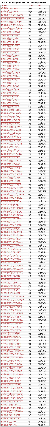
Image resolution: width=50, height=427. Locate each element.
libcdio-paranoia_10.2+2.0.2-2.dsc (8, 419)
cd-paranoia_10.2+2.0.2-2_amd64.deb (9, 54)
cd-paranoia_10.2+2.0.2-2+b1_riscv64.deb (10, 69)
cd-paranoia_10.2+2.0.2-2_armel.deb (9, 42)
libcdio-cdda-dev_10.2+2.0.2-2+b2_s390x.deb (11, 181)
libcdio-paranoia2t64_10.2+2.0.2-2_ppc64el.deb (11, 300)
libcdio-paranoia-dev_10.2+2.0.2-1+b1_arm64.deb (12, 273)
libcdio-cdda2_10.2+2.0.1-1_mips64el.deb (10, 290)
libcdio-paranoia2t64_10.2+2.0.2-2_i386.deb (10, 326)
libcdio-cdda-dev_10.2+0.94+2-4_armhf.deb (10, 116)
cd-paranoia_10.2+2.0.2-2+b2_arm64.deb (10, 89)
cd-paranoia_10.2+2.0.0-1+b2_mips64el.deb (10, 103)
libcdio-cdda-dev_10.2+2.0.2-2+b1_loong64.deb (11, 27)
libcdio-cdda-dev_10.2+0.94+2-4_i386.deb (10, 109)
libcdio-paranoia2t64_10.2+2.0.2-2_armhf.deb (11, 410)
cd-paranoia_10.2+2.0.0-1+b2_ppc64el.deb (10, 62)
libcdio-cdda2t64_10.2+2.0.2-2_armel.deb (10, 339)
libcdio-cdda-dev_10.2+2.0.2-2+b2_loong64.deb (11, 28)
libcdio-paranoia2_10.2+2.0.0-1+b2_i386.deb (11, 239)
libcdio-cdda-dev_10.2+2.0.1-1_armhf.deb (10, 200)
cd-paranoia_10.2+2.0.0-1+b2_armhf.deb (10, 99)
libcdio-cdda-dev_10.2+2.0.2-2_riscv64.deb (10, 34)
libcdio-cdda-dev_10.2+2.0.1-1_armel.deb (10, 161)
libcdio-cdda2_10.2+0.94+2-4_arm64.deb (10, 158)
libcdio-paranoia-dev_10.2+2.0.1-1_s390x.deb (11, 205)
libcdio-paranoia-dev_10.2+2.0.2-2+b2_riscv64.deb (12, 15)
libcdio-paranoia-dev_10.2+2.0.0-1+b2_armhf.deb (12, 259)
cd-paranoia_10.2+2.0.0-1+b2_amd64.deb (10, 85)
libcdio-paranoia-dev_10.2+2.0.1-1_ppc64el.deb (11, 143)
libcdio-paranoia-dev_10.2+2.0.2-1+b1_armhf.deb (12, 327)
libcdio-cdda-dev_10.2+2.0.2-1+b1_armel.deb (11, 224)
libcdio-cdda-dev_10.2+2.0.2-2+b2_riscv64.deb (11, 21)
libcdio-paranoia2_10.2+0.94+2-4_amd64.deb (11, 130)
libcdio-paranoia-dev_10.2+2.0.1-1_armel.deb (11, 251)
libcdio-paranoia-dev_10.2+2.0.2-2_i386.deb (10, 227)
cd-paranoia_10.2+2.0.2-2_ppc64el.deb (9, 41)
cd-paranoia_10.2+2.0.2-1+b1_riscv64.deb (10, 76)
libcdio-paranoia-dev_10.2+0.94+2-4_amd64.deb (11, 117)
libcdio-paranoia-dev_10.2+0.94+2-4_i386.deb (11, 113)
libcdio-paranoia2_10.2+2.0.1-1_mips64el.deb (11, 269)
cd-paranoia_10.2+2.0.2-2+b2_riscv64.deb (10, 73)
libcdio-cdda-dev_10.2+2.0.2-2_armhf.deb (10, 244)
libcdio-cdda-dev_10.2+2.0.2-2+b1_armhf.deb (11, 236)
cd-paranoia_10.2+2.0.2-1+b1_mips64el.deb (10, 96)
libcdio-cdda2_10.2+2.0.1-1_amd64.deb (9, 262)
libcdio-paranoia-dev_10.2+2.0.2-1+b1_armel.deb (12, 322)
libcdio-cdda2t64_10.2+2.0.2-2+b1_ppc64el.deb (11, 303)
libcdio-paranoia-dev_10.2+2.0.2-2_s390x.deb (11, 214)
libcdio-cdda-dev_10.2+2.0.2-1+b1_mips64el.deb (11, 173)
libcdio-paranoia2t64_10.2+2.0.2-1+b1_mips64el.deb (12, 373)
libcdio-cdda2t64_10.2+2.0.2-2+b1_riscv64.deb (11, 356)
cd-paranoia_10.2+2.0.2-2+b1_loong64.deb (10, 72)
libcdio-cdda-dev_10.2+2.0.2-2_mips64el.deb (11, 168)
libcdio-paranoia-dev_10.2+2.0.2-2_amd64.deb (11, 253)
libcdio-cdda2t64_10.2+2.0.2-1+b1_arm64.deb (11, 383)
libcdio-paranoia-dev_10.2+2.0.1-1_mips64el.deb (11, 174)
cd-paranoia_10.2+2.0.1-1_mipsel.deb (9, 107)
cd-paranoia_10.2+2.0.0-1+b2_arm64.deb (10, 100)
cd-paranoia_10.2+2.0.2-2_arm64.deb (9, 90)
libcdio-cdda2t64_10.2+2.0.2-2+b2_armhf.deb (11, 402)
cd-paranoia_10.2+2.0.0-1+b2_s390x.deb (10, 95)
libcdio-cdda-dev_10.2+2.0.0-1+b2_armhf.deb (11, 188)
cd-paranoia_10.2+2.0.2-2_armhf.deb (9, 68)
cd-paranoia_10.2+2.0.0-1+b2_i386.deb (9, 82)
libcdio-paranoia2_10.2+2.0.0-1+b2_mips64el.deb (12, 268)
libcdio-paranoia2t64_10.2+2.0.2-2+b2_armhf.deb (12, 408)
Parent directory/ (4, 7)
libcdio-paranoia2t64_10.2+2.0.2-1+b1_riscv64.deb (12, 388)
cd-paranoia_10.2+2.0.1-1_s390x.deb (9, 92)
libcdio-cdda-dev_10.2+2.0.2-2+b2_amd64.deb (11, 183)
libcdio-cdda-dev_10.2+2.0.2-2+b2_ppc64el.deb (11, 144)
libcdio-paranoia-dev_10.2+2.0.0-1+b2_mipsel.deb (12, 187)
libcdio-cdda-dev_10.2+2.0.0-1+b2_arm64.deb (11, 139)
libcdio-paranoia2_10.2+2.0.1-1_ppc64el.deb (11, 222)
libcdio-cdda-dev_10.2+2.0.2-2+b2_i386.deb (10, 157)
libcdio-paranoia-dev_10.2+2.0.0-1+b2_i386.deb (11, 166)
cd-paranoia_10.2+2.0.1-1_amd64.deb (9, 80)
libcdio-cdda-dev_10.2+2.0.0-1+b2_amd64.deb (11, 137)
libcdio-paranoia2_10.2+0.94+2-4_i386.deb (10, 119)
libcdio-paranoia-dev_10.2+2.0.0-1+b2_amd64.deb (12, 208)
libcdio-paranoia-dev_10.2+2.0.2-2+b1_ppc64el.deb (12, 191)
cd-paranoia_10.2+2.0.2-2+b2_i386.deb (9, 52)
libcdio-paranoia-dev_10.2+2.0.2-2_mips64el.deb (11, 231)
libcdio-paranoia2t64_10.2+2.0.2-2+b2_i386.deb (11, 323)
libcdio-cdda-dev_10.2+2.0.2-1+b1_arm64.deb (11, 201)
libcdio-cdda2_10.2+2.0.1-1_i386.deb (9, 248)
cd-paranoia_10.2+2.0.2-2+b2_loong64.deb (10, 78)
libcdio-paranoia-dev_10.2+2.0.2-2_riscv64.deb (11, 24)
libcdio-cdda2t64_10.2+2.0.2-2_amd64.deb (10, 360)
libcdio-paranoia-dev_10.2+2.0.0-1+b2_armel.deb (12, 249)
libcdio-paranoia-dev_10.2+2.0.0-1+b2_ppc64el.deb (12, 151)
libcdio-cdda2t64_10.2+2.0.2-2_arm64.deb (10, 381)
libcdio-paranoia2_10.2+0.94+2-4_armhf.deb (10, 163)
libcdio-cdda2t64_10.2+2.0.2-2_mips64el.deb (11, 384)
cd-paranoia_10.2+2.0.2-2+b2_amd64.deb (10, 51)
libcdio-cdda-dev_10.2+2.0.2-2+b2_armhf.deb (11, 238)
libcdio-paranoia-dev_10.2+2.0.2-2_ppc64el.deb (11, 198)
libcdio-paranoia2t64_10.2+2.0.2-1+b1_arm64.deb (12, 397)
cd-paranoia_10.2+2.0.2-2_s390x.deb (9, 39)
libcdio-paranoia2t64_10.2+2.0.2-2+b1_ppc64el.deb (12, 296)
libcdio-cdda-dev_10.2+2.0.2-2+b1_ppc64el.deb (11, 141)
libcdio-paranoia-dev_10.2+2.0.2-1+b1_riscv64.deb (12, 25)
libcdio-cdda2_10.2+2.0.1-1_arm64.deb (9, 289)
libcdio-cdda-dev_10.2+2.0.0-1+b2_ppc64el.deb (11, 114)
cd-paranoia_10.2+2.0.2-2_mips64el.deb (10, 86)
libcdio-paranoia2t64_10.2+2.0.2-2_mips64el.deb (11, 371)
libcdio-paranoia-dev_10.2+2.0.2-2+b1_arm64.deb (12, 265)
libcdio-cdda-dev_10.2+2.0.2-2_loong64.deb (10, 29)
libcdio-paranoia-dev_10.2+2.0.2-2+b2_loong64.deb (12, 17)
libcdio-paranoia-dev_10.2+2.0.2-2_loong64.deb (11, 19)
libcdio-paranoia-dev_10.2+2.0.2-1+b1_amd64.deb (12, 256)
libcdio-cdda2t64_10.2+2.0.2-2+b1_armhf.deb (11, 401)
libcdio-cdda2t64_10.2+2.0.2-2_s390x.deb (10, 349)
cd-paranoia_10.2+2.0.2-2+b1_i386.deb (9, 49)
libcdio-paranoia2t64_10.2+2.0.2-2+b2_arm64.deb (12, 400)
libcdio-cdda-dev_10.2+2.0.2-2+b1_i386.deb (10, 156)
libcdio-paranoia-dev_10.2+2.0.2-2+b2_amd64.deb (12, 245)
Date (39, 5)
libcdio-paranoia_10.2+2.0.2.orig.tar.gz (9, 8)
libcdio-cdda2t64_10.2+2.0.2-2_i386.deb (10, 341)
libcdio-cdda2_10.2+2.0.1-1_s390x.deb (9, 282)
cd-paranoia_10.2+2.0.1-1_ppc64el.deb (9, 59)
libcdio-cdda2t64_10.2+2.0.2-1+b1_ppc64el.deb (11, 307)
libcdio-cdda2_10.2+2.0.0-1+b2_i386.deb (10, 252)
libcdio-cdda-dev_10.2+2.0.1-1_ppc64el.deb (10, 120)
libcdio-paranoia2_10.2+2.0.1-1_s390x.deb (10, 278)
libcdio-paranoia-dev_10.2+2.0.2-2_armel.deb (11, 316)
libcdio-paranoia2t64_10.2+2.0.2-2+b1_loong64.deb (12, 350)
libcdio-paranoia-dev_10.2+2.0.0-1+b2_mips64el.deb (12, 171)
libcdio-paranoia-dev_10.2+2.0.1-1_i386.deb (10, 167)
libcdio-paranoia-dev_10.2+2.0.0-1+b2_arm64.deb (12, 229)
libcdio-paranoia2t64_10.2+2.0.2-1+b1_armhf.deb (12, 411)
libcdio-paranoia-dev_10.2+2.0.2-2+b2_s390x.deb (12, 212)
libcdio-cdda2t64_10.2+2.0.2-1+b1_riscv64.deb (11, 367)
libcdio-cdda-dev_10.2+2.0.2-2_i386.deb (10, 164)
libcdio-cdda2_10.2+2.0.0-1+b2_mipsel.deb (10, 293)
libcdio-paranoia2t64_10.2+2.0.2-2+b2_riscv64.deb (12, 390)
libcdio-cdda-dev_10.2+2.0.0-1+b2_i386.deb (10, 122)
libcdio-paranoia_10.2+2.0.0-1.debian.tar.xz (10, 418)
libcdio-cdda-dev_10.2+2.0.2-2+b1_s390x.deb (11, 177)
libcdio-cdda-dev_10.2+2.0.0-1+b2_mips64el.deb (11, 126)
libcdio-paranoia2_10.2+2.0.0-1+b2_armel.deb (11, 286)
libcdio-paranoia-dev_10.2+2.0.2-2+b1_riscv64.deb (12, 14)
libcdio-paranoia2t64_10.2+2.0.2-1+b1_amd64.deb (12, 374)
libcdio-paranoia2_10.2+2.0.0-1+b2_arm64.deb (11, 305)
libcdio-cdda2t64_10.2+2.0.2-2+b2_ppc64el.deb (11, 306)
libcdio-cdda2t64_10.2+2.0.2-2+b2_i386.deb (10, 332)
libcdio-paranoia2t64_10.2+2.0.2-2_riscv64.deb (11, 387)
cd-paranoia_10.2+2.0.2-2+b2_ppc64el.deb (10, 32)
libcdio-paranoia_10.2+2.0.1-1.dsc (8, 421)
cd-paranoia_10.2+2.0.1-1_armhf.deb (9, 97)
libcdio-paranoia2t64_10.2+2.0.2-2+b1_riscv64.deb (12, 385)
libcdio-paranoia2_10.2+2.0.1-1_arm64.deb (10, 302)
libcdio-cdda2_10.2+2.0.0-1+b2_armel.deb (10, 258)
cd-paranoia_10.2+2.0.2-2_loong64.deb (9, 83)
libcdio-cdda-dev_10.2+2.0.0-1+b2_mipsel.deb (11, 127)
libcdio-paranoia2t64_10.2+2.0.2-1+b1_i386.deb (11, 330)
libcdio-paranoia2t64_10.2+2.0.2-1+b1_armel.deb (12, 393)
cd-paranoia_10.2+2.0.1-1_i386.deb (9, 75)
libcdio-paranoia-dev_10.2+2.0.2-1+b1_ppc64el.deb (12, 202)
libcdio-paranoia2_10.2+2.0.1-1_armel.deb (10, 288)
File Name (3, 5)
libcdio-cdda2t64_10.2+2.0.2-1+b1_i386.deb (10, 340)
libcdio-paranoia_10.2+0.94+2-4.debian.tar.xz (11, 417)
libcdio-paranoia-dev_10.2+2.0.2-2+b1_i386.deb (11, 219)
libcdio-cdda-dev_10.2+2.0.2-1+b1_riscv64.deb (11, 37)
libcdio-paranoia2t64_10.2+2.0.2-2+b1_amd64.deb (12, 357)
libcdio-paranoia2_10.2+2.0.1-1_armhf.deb (10, 336)
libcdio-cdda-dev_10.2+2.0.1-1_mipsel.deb (10, 132)
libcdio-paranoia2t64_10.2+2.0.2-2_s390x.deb (11, 317)
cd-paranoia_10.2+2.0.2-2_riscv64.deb (9, 71)
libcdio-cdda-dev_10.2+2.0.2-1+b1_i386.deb (10, 170)
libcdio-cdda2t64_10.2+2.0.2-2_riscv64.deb (10, 368)
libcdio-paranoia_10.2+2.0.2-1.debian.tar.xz (10, 414)
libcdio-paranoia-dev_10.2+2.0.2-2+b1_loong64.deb (12, 18)
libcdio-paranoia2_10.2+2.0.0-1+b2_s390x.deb (11, 279)
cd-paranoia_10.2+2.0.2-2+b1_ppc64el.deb (10, 31)
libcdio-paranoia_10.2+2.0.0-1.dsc (8, 424)
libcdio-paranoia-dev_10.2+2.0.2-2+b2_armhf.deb (12, 313)
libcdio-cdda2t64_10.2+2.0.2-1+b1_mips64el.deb (11, 394)
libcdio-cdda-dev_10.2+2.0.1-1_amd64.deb (10, 134)
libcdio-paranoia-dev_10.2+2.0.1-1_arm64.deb (11, 221)
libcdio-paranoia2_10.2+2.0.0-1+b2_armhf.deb (11, 337)
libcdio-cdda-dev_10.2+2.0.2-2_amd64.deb (10, 185)
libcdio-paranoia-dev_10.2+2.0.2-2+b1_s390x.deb (12, 210)
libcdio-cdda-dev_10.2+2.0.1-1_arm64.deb (10, 146)
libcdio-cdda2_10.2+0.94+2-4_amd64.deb (10, 150)
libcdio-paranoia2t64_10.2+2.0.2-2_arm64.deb (11, 398)
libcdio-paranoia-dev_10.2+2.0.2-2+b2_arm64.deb (12, 271)
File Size (30, 5)
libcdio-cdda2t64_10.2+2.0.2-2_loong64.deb (10, 377)
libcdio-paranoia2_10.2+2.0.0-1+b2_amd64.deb (11, 272)
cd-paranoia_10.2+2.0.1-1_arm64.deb (9, 102)
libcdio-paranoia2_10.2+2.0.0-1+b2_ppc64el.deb (11, 232)
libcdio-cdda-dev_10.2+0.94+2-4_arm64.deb (10, 112)
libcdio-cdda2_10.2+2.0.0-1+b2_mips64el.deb (11, 292)
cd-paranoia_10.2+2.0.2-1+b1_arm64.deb (10, 93)
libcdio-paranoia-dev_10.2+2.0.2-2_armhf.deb (11, 324)
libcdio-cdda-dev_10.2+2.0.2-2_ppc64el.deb (10, 149)
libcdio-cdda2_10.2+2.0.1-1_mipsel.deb (9, 295)
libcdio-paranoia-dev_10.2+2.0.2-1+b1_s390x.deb (12, 215)
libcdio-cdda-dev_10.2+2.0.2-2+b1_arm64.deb (11, 192)
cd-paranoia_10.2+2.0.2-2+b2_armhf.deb (10, 66)
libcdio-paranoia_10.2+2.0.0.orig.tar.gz (9, 11)
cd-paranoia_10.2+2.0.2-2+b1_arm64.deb (10, 88)
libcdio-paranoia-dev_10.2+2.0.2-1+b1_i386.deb (11, 234)
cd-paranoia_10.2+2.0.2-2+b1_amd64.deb (10, 46)
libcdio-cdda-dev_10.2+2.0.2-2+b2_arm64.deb (11, 197)
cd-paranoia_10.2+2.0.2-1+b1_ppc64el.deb (10, 44)
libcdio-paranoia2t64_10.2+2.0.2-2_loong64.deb (11, 361)
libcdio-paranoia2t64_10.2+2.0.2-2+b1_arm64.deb (12, 395)
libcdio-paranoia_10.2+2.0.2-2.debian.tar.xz (10, 412)
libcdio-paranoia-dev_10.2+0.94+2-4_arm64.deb (11, 124)
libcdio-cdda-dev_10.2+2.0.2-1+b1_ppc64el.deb (11, 154)
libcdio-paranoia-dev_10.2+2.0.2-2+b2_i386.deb (11, 225)
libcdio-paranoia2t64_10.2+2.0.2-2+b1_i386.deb (11, 319)
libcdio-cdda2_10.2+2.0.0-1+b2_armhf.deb (10, 333)
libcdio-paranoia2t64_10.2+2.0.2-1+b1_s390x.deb (12, 320)
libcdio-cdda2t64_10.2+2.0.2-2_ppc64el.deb (10, 309)
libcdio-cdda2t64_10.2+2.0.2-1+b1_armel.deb (11, 346)
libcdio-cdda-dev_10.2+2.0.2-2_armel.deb (10, 217)
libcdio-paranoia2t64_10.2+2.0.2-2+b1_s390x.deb (12, 312)
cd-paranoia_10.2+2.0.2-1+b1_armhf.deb (10, 79)
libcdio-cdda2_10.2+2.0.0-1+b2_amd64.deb (10, 263)
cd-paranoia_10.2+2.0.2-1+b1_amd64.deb (10, 55)
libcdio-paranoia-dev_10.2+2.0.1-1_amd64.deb (11, 211)
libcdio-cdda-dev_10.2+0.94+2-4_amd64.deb (11, 110)
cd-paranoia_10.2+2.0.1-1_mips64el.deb (10, 105)
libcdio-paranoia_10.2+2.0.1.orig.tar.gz (9, 10)
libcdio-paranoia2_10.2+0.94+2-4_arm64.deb (11, 153)
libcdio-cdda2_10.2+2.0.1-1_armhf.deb (9, 334)
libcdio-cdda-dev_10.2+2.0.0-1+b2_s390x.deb (11, 140)
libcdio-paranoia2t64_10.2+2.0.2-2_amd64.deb (11, 375)
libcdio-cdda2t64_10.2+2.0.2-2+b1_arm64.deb (11, 378)
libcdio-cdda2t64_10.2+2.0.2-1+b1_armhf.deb (11, 405)
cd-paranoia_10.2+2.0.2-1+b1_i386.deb (9, 58)
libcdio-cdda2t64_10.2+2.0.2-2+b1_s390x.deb (11, 344)
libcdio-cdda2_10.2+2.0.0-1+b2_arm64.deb (10, 285)
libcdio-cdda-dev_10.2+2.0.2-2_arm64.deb (10, 195)
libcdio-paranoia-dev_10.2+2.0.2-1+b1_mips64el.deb (12, 235)
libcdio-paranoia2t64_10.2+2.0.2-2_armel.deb (11, 391)
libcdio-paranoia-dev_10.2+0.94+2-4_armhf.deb (11, 133)
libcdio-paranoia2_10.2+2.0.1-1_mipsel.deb (10, 275)
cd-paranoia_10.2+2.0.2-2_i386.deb (9, 56)
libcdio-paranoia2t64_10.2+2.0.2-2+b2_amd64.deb (12, 366)
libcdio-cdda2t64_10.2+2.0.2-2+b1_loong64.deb (11, 364)
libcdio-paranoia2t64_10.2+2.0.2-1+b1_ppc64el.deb (12, 299)
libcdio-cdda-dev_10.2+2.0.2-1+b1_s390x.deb (11, 180)
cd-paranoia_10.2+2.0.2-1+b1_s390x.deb (10, 45)
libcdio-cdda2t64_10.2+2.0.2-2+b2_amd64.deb (11, 353)
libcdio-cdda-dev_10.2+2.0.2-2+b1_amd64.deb (11, 178)
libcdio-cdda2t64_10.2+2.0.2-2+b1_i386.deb (10, 329)
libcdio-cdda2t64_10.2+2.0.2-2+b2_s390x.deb (11, 351)
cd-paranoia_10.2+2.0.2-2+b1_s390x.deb (10, 35)
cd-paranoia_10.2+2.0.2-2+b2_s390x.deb (10, 38)
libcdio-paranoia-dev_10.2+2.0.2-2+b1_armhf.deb (12, 310)
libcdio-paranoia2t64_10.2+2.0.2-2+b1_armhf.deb (12, 407)
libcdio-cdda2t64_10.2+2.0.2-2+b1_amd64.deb (11, 343)
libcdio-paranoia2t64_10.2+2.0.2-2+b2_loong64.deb (12, 354)
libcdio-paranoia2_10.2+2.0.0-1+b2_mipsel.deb (11, 283)
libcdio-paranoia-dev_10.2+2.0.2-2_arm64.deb (11, 266)
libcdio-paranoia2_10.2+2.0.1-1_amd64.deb (10, 280)
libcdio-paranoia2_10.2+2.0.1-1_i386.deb (10, 241)
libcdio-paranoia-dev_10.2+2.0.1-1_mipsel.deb (11, 184)
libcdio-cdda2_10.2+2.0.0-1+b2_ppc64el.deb (11, 218)
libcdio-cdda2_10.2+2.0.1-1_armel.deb (9, 255)
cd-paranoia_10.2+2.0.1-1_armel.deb (9, 61)
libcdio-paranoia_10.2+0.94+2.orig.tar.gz (10, 12)
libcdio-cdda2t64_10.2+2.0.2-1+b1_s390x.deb (11, 347)
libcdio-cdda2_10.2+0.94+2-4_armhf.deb (10, 204)
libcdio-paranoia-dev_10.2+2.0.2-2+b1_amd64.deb (12, 242)
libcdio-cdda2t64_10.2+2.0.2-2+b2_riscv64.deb (11, 363)
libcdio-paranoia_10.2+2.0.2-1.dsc (8, 422)
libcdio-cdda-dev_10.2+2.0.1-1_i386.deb (10, 123)
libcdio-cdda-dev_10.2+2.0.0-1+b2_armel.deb (11, 160)
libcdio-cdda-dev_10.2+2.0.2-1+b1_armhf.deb (11, 246)
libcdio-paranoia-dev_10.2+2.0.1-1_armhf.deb (11, 261)
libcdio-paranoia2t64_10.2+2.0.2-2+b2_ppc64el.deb (12, 297)
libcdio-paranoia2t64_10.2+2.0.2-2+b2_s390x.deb (12, 314)
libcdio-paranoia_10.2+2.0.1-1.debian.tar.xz (10, 415)
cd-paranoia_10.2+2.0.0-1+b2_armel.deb (10, 65)
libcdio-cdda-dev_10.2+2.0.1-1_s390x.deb (10, 147)
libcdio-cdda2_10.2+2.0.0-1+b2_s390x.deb (10, 276)
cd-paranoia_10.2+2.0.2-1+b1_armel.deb (10, 48)
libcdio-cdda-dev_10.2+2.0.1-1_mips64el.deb (11, 129)
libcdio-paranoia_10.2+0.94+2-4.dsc (9, 425)
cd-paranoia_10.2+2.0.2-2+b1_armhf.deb (10, 63)
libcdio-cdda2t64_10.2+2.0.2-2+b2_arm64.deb (11, 380)
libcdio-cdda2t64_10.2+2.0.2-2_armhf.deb (10, 404)
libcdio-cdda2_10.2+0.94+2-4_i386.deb (9, 136)
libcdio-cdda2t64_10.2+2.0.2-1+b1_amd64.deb (11, 358)
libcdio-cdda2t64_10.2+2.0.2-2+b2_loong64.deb (11, 370)
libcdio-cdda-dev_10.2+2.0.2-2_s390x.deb (10, 175)
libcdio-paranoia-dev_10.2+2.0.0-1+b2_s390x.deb (12, 207)
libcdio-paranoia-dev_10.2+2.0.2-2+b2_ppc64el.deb (12, 194)
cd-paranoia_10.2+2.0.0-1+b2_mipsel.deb (10, 106)
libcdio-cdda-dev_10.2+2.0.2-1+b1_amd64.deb (11, 190)
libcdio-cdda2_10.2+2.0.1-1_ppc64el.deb (10, 228)
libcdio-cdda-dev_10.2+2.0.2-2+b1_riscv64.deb (11, 22)
